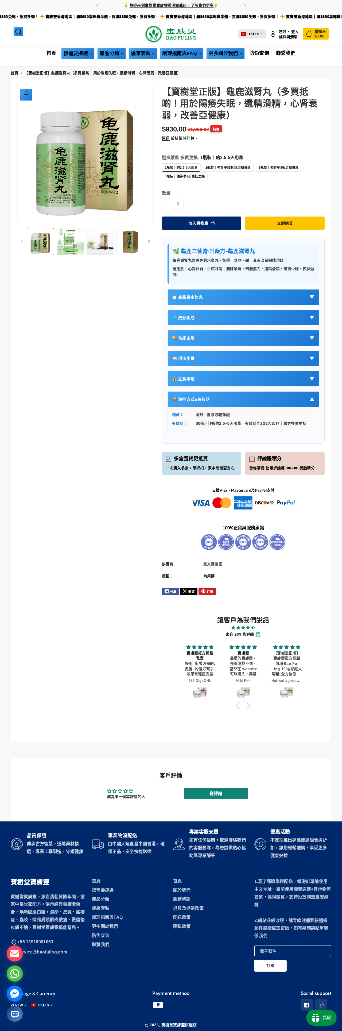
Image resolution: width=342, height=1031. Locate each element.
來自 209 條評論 (240, 634)
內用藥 (209, 576)
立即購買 (285, 223)
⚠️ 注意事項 (243, 378)
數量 (166, 193)
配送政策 (182, 917)
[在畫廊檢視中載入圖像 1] (40, 241)
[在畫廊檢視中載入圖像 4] (130, 241)
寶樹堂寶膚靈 (30, 882)
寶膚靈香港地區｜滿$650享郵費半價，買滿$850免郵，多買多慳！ (124, 16)
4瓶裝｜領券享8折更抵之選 (185, 176)
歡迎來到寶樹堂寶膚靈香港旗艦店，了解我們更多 (172, 5)
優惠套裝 (140, 53)
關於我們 (182, 890)
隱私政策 (182, 926)
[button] (18, 31)
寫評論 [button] (216, 793)
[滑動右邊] (149, 241)
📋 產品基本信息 (243, 297)
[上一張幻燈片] (96, 5)
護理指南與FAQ (179, 53)
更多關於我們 (223, 53)
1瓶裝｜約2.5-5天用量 (181, 167)
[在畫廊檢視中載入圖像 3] (100, 241)
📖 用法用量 (243, 358)
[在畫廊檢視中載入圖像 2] (70, 241)
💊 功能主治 (243, 338)
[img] (243, 627)
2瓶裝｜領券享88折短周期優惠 (228, 167)
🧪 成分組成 (243, 317)
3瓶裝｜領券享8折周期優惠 (279, 167)
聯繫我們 (100, 944)
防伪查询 (100, 935)
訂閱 (270, 965)
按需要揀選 (76, 53)
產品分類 (109, 53)
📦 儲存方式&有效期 (243, 399)
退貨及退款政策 (188, 908)
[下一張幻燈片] (245, 5)
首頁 (14, 73)
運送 (166, 138)
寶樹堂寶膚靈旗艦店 (179, 1025)
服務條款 (182, 899)
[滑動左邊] (21, 241)
